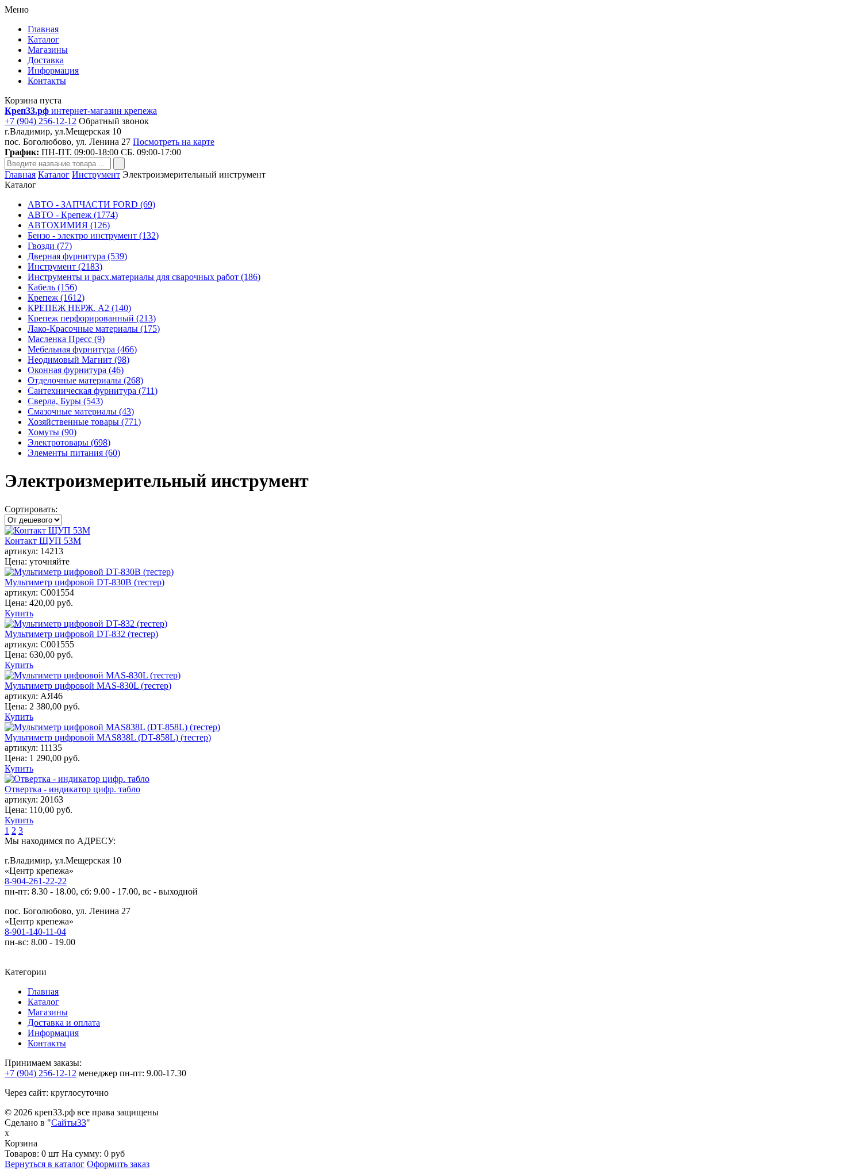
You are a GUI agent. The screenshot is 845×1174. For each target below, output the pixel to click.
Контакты (47, 81)
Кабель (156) (52, 287)
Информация (53, 70)
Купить (19, 613)
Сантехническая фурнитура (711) (93, 391)
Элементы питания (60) (74, 453)
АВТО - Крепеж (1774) (73, 215)
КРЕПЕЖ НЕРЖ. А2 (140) (79, 308)
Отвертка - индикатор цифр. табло (72, 789)
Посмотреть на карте (173, 142)
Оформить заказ (118, 1164)
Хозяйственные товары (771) (84, 422)
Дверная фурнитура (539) (77, 256)
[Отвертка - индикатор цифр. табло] (77, 779)
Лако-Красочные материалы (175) (94, 328)
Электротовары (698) (69, 442)
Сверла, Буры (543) (65, 401)
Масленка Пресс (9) (66, 339)
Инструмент (96, 174)
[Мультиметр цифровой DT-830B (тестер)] (89, 572)
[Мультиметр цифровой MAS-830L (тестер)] (92, 675)
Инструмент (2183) (65, 266)
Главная (43, 29)
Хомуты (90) (52, 432)
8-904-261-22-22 (36, 881)
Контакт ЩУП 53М (43, 541)
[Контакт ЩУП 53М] (47, 530)
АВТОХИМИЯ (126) (69, 225)
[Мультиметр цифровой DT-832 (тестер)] (86, 623)
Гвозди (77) (50, 246)
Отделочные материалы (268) (85, 380)
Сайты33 (68, 1122)
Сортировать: (31, 509)
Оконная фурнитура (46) (76, 370)
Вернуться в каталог (44, 1164)
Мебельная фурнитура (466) (82, 349)
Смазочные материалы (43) (81, 411)
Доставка (46, 60)
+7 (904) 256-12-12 (40, 121)
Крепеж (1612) (56, 297)
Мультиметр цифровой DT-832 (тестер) (81, 634)
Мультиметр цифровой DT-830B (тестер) (84, 582)
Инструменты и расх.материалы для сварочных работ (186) (144, 277)
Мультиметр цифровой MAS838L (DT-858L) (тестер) (108, 737)
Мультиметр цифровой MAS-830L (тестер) (88, 685)
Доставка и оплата (64, 1022)
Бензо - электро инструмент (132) (93, 235)
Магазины (48, 50)
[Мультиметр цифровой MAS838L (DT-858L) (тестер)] (112, 727)
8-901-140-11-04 (35, 932)
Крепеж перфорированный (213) (92, 318)
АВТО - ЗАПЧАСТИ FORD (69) (91, 204)
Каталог (43, 39)
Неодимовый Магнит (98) (78, 360)
